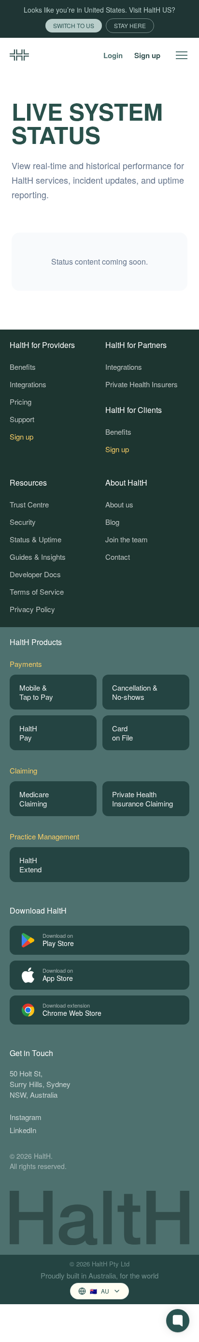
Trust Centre (29, 504)
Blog (112, 522)
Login (113, 55)
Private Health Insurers (141, 384)
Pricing (20, 401)
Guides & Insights (38, 557)
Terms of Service (37, 591)
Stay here (130, 25)
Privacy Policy (32, 609)
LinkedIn (23, 1130)
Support (22, 419)
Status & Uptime (35, 539)
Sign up (147, 55)
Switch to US (73, 25)
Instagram (26, 1117)
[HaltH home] (19, 55)
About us (119, 504)
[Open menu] (181, 55)
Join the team (126, 539)
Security (23, 522)
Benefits (23, 367)
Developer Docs (35, 574)
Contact (117, 557)
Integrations (28, 384)
